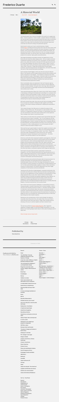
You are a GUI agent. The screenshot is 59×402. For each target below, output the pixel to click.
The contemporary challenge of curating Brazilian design (28, 264)
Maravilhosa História (25, 312)
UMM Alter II (23, 354)
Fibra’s (26, 47)
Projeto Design (42, 273)
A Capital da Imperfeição (26, 308)
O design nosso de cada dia (45, 267)
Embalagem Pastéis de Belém (27, 352)
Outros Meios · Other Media (45, 269)
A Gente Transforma (25, 342)
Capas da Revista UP (25, 360)
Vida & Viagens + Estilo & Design (46, 277)
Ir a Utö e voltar (24, 319)
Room (22, 294)
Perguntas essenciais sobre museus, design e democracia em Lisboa (28, 268)
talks (40, 276)
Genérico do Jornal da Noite (27, 370)
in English (26, 214)
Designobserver (24, 383)
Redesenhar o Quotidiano (26, 306)
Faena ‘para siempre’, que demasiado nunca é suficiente (27, 280)
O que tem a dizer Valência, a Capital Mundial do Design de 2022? (29, 260)
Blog (40, 255)
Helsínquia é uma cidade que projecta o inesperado (27, 322)
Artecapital (41, 254)
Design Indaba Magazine (32, 14)
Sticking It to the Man (25, 332)
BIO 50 (22, 296)
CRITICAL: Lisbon (24, 325)
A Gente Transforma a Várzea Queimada (27, 339)
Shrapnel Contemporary (26, 393)
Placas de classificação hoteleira (28, 348)
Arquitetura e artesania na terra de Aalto (29, 315)
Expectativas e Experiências (27, 285)
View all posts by (16, 233)
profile (36, 214)
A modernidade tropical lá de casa (28, 283)
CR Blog (22, 396)
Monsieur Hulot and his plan (27, 327)
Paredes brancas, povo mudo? (27, 300)
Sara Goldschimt (24, 394)
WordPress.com (15, 254)
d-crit (40, 260)
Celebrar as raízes (25, 277)
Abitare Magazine (25, 392)
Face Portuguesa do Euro (26, 350)
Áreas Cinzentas (24, 344)
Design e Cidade (24, 336)
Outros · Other (42, 271)
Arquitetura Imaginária (26, 310)
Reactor (22, 380)
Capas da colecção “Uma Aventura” (29, 366)
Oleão (22, 364)
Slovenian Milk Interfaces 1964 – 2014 (28, 288)
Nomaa (22, 275)
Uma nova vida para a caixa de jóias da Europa (29, 303)
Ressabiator (23, 381)
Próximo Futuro (24, 346)
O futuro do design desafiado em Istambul (28, 291)
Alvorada (41, 253)
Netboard (23, 356)
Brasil (22, 214)
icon (40, 264)
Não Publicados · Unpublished (45, 266)
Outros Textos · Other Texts (45, 270)
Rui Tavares (23, 387)
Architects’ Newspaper (26, 389)
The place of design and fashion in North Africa (28, 330)
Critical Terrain (24, 384)
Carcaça (22, 362)
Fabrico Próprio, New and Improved (28, 317)
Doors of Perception (25, 386)
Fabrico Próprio (42, 263)
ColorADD (23, 358)
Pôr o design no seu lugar (26, 334)
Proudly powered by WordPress (9, 253)
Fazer (22, 253)
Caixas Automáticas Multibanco (28, 372)
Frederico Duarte (14, 4)
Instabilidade (24, 273)
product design (31, 214)
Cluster (40, 258)
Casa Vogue (41, 257)
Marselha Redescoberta (26, 298)
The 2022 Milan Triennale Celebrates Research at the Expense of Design (27, 256)
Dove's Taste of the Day (26, 390)
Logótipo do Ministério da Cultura (28, 368)
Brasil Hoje (23, 271)
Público (40, 274)
